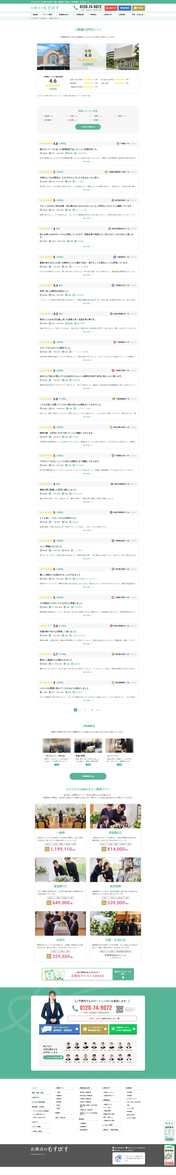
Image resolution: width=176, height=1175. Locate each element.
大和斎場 (80, 241)
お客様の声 (108, 14)
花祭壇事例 (83, 1126)
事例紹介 (93, 14)
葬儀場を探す (64, 14)
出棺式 (58, 1105)
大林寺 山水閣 (77, 494)
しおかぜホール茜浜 (83, 409)
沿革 (128, 1105)
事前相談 (140, 8)
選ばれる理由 (130, 1115)
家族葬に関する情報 (108, 1114)
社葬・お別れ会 (137, 14)
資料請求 (126, 8)
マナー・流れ (107, 1107)
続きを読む (87, 161)
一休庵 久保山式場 (78, 635)
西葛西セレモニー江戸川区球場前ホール (88, 1113)
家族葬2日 (59, 1095)
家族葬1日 (59, 1099)
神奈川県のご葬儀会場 (86, 1095)
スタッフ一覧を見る (53, 1057)
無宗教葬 (58, 1102)
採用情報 (129, 1111)
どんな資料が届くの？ (39, 1114)
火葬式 (58, 1108)
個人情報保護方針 (120, 1147)
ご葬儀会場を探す (84, 1088)
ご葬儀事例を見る (88, 776)
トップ (34, 1088)
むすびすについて (132, 1099)
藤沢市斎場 (81, 323)
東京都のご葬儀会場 (85, 1092)
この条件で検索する (88, 127)
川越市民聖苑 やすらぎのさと (86, 579)
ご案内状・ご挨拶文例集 (110, 1130)
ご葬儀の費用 (107, 1111)
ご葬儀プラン (59, 1088)
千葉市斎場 (76, 380)
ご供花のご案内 (37, 1131)
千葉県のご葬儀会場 (85, 1099)
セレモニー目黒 (81, 210)
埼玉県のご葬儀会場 (85, 1102)
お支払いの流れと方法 (39, 1117)
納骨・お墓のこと (108, 1117)
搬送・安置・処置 (37, 1093)
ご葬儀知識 (79, 14)
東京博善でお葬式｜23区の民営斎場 (88, 1105)
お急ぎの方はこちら (102, 1018)
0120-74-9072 (91, 6)
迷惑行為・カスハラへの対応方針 (124, 1150)
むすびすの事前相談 (38, 1102)
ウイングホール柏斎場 (80, 267)
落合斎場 (78, 692)
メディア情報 (36, 1127)
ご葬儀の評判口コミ (108, 1095)
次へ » (99, 710)
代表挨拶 (129, 1095)
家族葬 (35, 14)
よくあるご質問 (107, 1125)
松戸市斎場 (79, 465)
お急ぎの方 (112, 8)
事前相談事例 (83, 1130)
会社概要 (129, 1092)
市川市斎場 (79, 295)
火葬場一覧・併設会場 (86, 1110)
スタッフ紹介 (130, 1108)
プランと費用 (47, 14)
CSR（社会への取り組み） (134, 1102)
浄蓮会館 (75, 522)
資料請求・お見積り (38, 1107)
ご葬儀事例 (83, 1123)
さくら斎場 (79, 182)
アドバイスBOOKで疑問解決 (41, 1111)
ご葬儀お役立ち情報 (108, 1120)
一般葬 (58, 1092)
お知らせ (35, 1122)
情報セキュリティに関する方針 (136, 1147)
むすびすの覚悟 (131, 1118)
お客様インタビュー (108, 1092)
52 (92, 710)
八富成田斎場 (82, 153)
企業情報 (122, 14)
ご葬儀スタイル (107, 1104)
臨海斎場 (77, 664)
